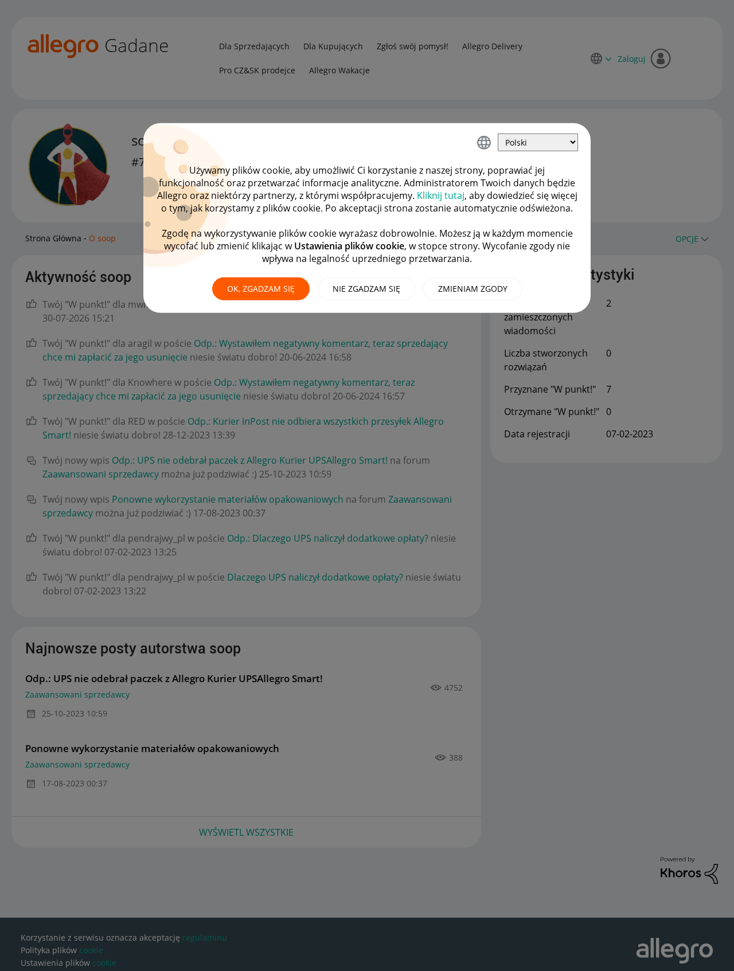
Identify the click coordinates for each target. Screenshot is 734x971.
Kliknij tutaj (440, 195)
